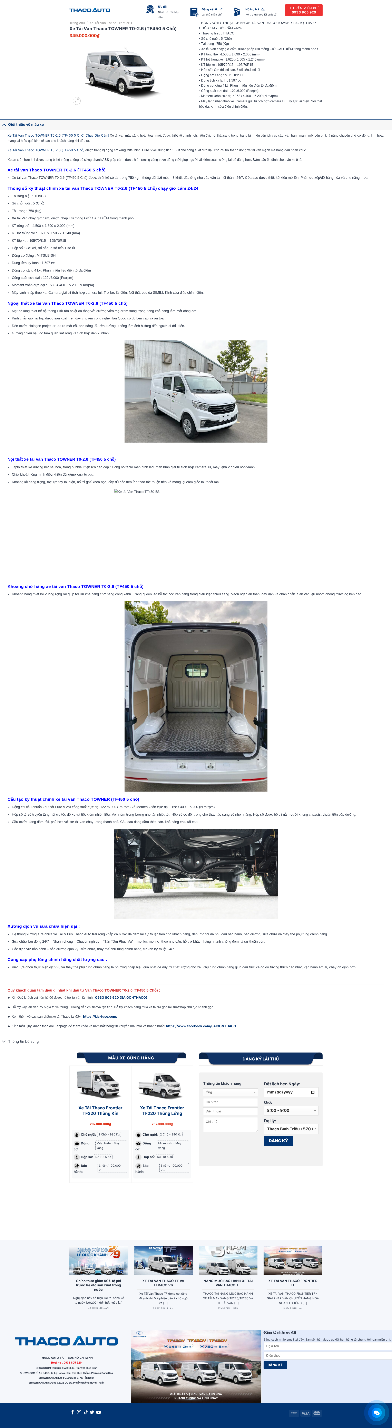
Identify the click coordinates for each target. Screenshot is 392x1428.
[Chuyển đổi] (4, 124)
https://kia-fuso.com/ (100, 1016)
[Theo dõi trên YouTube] (98, 1412)
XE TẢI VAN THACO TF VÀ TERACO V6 (163, 1283)
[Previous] (72, 1146)
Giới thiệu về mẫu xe (26, 124)
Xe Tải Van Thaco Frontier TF (112, 23)
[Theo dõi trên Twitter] (92, 1412)
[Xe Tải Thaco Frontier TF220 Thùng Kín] (100, 1084)
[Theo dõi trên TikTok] (86, 1412)
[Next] (191, 1146)
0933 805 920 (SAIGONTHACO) (121, 997)
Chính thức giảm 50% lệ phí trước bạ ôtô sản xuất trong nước (98, 1285)
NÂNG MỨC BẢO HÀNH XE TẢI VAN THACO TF (228, 1283)
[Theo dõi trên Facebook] (72, 1412)
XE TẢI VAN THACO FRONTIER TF (292, 1283)
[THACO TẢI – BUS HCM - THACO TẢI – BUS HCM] (89, 10)
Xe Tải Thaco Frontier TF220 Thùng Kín (100, 1110)
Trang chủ (77, 23)
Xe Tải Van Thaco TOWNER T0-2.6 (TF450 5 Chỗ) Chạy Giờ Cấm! (58, 135)
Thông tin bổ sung (23, 1041)
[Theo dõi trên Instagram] (79, 1412)
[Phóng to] (77, 101)
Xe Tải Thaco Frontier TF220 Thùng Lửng (162, 1110)
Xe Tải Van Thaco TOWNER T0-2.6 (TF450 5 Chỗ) (46, 150)
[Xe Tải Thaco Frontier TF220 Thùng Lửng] (162, 1084)
